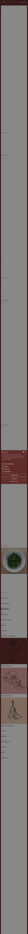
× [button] (25, 451)
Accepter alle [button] (14, 475)
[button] (14, 461)
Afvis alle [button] (14, 478)
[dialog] (14, 467)
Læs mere (9, 459)
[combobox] (23, 452)
